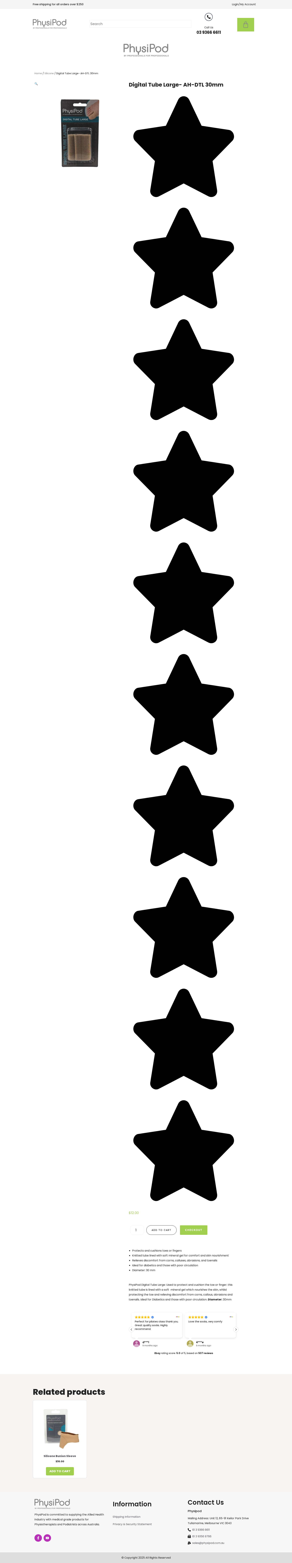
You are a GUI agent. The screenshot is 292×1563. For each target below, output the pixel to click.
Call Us (208, 27)
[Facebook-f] (38, 1538)
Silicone (49, 73)
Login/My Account (244, 4)
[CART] (245, 24)
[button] (36, 84)
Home (38, 73)
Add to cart (161, 1230)
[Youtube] (47, 1538)
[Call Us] (209, 17)
